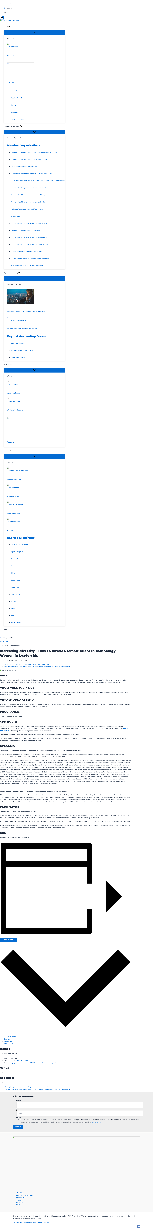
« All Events (4, 641)
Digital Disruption (17, 552)
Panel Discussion (21, 1060)
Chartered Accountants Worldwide (36, 1222)
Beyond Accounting (14, 479)
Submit (18, 1127)
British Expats (16, 622)
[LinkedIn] (138, 1227)
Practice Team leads (18, 98)
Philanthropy (15, 594)
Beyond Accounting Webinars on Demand (22, 328)
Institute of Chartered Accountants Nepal (25, 230)
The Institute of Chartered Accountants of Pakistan (29, 237)
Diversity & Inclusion (18, 559)
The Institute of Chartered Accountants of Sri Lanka (29, 244)
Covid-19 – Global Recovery (20, 545)
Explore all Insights (21, 537)
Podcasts (10, 442)
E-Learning (20, 1202)
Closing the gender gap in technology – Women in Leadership (26, 664)
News (13, 608)
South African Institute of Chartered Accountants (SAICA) (31, 174)
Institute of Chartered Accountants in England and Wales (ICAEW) (34, 152)
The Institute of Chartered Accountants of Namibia (29, 223)
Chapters (10, 82)
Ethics (13, 573)
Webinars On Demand (15, 410)
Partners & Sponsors (18, 119)
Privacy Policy (18, 1222)
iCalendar (7, 1039)
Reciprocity (15, 112)
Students (14, 601)
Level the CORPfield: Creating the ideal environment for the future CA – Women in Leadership (37, 666)
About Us (10, 55)
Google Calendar (10, 1037)
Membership (21, 1197)
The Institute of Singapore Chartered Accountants (29, 188)
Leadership (15, 587)
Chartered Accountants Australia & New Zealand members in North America (38, 181)
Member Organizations (23, 145)
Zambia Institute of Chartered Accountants (26, 251)
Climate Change (13, 496)
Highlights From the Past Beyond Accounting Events (26, 311)
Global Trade (15, 580)
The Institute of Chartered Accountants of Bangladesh (30, 195)
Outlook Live (8, 1044)
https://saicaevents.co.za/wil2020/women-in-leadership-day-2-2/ (33, 1063)
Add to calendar (8, 940)
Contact (19, 1200)
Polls (12, 615)
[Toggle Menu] (34, 32)
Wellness (10, 530)
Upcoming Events (17, 343)
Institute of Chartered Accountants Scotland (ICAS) (29, 159)
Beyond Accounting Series (26, 336)
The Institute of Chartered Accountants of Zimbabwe (30, 259)
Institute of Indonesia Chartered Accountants (27, 209)
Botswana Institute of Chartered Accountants (27, 266)
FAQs (18, 1204)
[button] (9, 26)
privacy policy (96, 1122)
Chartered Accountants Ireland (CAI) (24, 166)
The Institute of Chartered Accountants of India (28, 202)
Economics (15, 566)
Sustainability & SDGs (14, 513)
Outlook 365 (8, 1041)
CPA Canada (15, 216)
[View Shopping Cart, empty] (2, 17)
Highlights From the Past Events (22, 350)
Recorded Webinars (18, 357)
